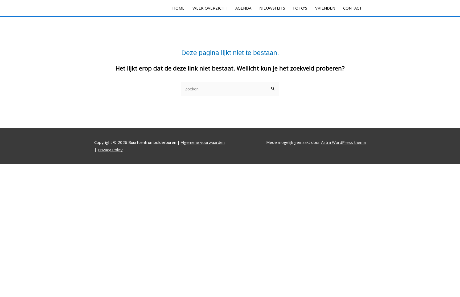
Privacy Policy (110, 149)
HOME (178, 8)
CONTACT (352, 8)
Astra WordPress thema (343, 142)
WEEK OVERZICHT (209, 8)
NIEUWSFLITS (272, 8)
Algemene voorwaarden (203, 142)
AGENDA (243, 8)
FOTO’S (300, 8)
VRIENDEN (325, 8)
